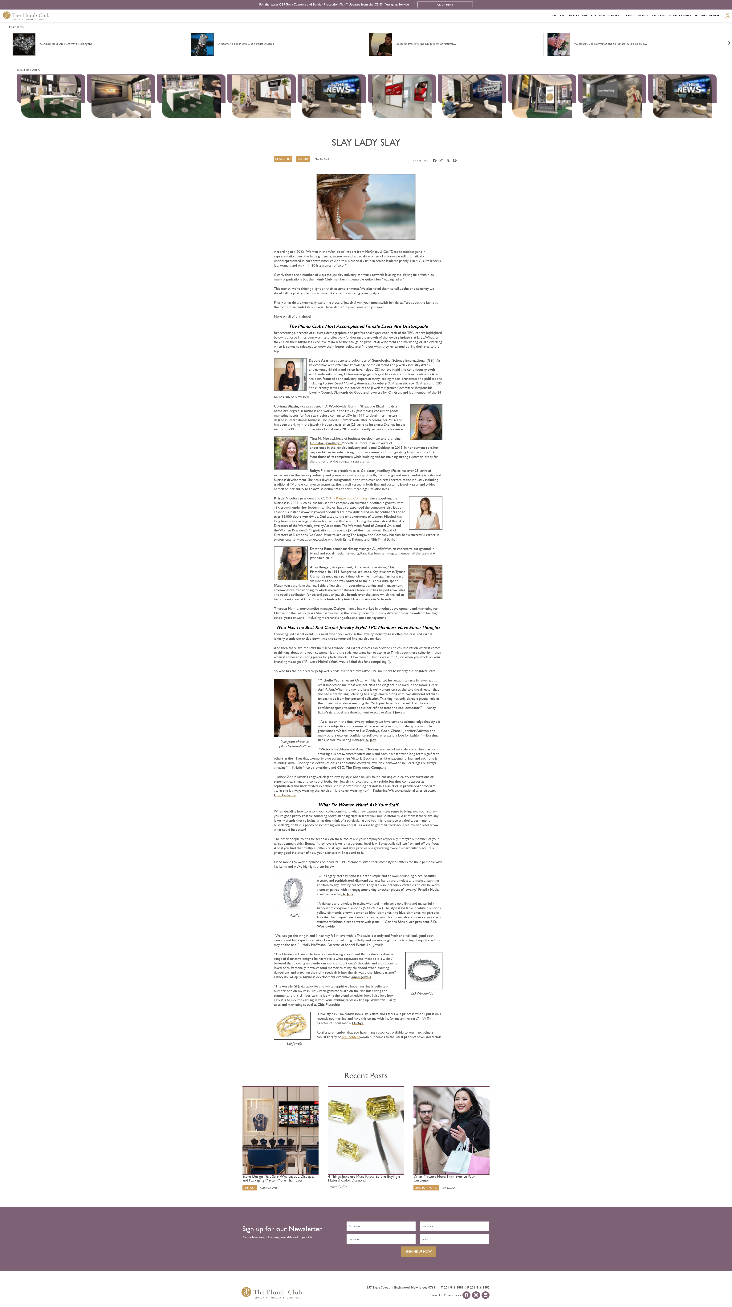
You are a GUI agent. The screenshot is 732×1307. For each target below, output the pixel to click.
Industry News (680, 15)
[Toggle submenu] (563, 15)
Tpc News (658, 15)
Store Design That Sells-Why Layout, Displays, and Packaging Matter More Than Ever (277, 1178)
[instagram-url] (476, 1295)
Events (643, 15)
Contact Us (435, 1295)
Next (725, 42)
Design (249, 1187)
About (556, 15)
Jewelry (303, 158)
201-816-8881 (453, 1287)
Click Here (445, 4)
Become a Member (707, 15)
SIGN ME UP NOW (418, 1251)
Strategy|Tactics (426, 1187)
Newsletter (283, 158)
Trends (629, 15)
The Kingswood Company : (349, 498)
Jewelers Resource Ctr (584, 15)
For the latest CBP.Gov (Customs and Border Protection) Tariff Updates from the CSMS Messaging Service (334, 4)
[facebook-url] (466, 1295)
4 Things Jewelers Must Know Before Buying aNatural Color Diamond (364, 1178)
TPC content (350, 1037)
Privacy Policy (452, 1295)
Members (614, 15)
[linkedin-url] (486, 1295)
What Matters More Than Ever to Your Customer (444, 1178)
